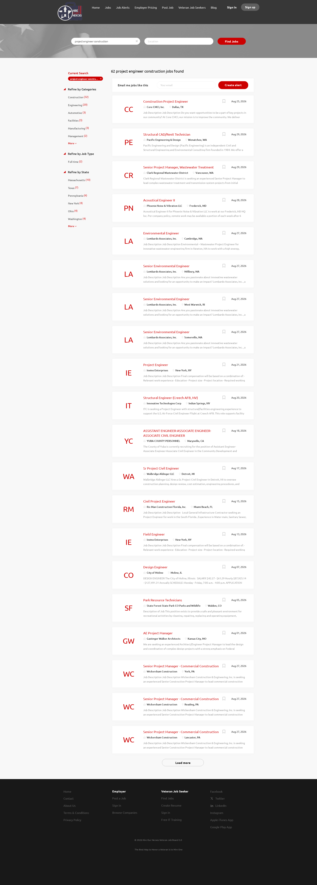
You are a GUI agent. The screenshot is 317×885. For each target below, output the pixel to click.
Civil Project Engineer (159, 501)
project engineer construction (85, 78)
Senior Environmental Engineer (166, 266)
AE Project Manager (158, 633)
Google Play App (221, 827)
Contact (68, 798)
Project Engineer (155, 365)
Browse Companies (124, 812)
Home (67, 791)
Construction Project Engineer (165, 101)
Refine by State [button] (78, 172)
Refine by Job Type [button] (80, 154)
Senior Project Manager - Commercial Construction (181, 666)
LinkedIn (220, 805)
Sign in (231, 7)
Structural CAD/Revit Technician (166, 134)
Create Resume (171, 805)
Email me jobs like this (133, 85)
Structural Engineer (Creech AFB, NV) (170, 398)
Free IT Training (171, 819)
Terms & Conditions (76, 812)
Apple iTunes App (221, 820)
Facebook (216, 791)
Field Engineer (154, 534)
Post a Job (119, 798)
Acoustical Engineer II (159, 200)
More (71, 143)
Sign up (250, 7)
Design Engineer (155, 567)
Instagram (216, 812)
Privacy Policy (72, 820)
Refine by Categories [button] (81, 89)
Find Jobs (231, 41)
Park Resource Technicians (162, 600)
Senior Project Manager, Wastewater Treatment (178, 167)
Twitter (220, 798)
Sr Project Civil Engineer (161, 468)
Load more (182, 763)
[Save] (224, 101)
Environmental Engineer (161, 233)
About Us (69, 805)
